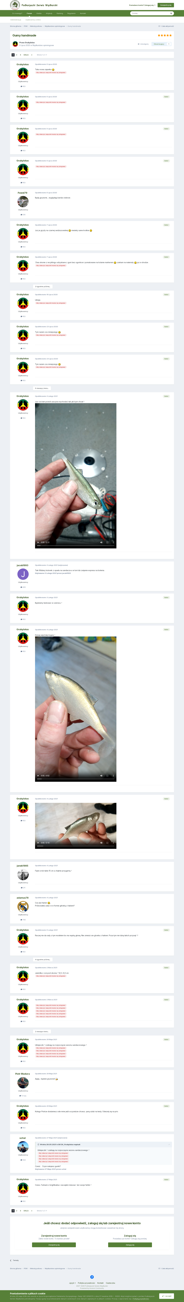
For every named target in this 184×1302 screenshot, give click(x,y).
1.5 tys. (24, 1096)
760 (24, 920)
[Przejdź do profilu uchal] (23, 1146)
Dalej (26, 55)
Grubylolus (30, 42)
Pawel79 (22, 192)
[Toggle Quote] (39, 1144)
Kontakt (83, 13)
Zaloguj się (130, 1245)
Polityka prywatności (86, 1283)
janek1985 (22, 865)
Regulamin (71, 13)
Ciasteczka (110, 1283)
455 (24, 587)
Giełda (38, 13)
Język (72, 1283)
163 (23, 86)
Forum (29, 13)
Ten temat (161, 13)
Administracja (15, 20)
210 (23, 215)
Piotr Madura (22, 1073)
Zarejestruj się (165, 5)
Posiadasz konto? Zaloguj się (141, 5)
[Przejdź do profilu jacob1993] (23, 574)
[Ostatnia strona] (32, 55)
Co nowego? (17, 13)
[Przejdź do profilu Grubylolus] (15, 44)
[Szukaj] (171, 13)
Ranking (60, 13)
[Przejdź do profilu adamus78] (23, 906)
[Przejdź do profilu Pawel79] (23, 201)
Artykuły (49, 13)
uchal (23, 1138)
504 (24, 1160)
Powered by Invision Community (92, 1288)
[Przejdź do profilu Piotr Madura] (23, 1082)
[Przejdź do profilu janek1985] (23, 874)
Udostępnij (143, 44)
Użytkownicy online (33, 20)
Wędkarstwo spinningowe (43, 45)
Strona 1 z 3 (41, 55)
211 (24, 888)
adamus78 (23, 897)
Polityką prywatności (141, 1299)
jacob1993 (22, 565)
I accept (167, 1296)
